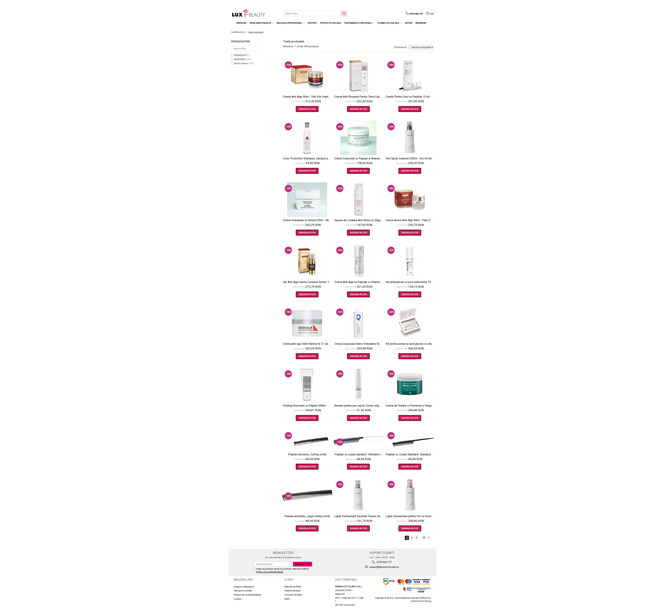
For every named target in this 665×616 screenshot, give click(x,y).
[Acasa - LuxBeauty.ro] (248, 14)
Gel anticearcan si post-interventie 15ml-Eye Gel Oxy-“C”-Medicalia (410, 282)
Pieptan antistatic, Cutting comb (307, 454)
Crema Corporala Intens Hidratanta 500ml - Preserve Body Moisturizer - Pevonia (359, 343)
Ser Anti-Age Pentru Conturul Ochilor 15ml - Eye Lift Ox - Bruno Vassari (307, 282)
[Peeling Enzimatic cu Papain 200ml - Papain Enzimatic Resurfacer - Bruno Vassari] (307, 385)
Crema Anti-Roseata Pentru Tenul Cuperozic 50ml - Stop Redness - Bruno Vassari (359, 96)
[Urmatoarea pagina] (429, 538)
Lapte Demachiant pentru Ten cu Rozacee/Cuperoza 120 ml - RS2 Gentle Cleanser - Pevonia (410, 516)
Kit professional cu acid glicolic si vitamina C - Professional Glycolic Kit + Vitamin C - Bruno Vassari (410, 343)
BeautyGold (240, 55)
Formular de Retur (293, 594)
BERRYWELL (240, 59)
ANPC (287, 599)
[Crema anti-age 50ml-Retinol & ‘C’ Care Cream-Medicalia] (307, 323)
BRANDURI (420, 23)
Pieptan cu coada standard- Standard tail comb (359, 454)
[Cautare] (344, 13)
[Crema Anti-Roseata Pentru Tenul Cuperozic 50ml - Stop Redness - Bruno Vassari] (359, 76)
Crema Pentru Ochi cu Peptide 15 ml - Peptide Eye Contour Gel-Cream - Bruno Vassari (410, 96)
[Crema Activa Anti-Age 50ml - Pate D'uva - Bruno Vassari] (410, 199)
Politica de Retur (293, 590)
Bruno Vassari (241, 63)
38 (423, 537)
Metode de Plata (293, 586)
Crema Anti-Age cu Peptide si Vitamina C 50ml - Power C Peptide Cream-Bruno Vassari (359, 282)
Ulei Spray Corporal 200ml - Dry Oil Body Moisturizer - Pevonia (410, 158)
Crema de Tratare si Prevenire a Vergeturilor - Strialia (410, 405)
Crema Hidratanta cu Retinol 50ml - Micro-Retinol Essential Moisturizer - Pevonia (307, 220)
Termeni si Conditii (243, 590)
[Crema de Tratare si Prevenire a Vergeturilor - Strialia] (410, 385)
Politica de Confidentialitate (269, 572)
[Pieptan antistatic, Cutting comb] (307, 440)
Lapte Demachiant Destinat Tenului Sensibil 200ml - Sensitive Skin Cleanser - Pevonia (359, 516)
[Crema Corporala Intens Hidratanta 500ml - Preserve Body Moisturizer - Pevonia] (359, 323)
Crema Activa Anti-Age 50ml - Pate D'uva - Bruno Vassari (410, 220)
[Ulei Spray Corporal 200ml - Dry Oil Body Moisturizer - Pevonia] (410, 137)
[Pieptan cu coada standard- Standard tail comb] (359, 440)
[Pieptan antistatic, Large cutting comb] (307, 495)
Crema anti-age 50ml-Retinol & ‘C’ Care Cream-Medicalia (307, 343)
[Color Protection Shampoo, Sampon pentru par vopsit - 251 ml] (307, 137)
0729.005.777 (384, 562)
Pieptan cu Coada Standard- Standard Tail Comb (410, 454)
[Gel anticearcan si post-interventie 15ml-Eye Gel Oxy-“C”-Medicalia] (410, 261)
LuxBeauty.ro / (239, 32)
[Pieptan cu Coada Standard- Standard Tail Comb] (410, 440)
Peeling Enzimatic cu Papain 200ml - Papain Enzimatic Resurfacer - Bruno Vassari (307, 405)
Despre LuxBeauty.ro (244, 586)
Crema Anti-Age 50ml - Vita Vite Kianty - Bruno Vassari (307, 96)
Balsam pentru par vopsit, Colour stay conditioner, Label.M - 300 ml (359, 405)
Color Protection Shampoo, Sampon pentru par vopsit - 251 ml (307, 158)
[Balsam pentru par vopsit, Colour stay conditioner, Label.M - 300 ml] (359, 385)
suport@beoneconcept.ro (384, 567)
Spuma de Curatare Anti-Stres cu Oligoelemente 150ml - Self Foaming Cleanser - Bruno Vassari (359, 220)
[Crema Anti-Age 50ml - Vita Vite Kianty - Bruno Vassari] (307, 76)
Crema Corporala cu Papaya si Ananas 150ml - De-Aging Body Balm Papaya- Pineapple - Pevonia (359, 158)
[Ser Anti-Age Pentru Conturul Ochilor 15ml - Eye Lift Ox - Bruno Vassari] (307, 261)
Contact (238, 599)
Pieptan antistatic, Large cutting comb (307, 516)
